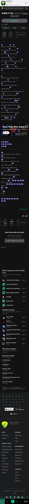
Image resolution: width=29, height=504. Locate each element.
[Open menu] (26, 8)
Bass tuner (18, 455)
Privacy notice (15, 490)
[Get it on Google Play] (20, 409)
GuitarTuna (4, 387)
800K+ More (5, 313)
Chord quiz (5, 469)
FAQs (16, 438)
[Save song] (7, 501)
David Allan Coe (16, 387)
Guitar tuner (18, 449)
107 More (4, 276)
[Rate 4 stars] (17, 236)
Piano (14, 27)
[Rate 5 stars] (20, 236)
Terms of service (7, 490)
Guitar (5, 27)
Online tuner (5, 452)
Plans (16, 441)
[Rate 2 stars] (11, 236)
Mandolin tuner (19, 461)
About (16, 472)
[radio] (25, 501)
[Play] (13, 501)
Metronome (5, 467)
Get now (6, 132)
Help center (18, 435)
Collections (5, 458)
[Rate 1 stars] (9, 236)
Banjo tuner (18, 464)
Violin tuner (18, 458)
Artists (4, 461)
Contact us (18, 481)
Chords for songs (6, 446)
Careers (17, 475)
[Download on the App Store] (9, 409)
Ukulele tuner (18, 452)
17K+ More (5, 352)
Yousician (4, 438)
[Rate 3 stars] (14, 236)
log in (13, 240)
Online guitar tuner (7, 449)
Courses (4, 472)
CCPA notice (22, 490)
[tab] (14, 21)
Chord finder (5, 464)
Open (26, 3)
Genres (4, 455)
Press (16, 478)
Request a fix (24, 209)
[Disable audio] (20, 501)
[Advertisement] (14, 495)
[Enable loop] (17, 501)
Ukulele (23, 27)
